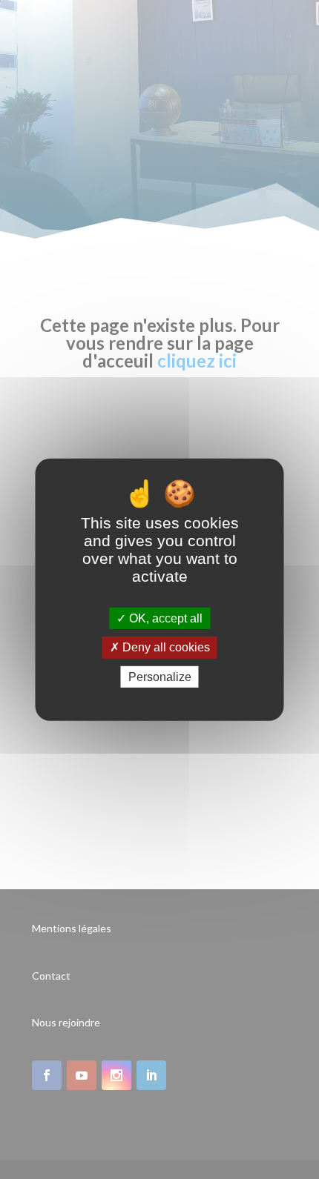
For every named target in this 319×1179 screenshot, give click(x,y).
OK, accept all (164, 618)
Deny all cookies (164, 647)
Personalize (159, 676)
